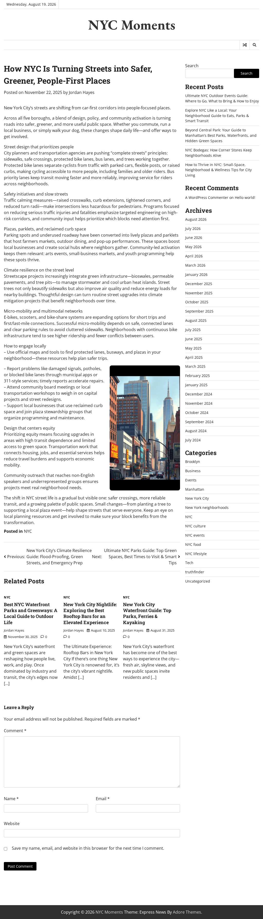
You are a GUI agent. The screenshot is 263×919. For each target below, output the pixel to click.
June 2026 (193, 237)
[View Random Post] (244, 45)
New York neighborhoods (207, 507)
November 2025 (198, 293)
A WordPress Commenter (206, 197)
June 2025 (193, 338)
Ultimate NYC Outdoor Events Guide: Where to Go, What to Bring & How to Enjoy (222, 98)
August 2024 (195, 430)
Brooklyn (192, 461)
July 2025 (193, 329)
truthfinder (194, 571)
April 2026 (194, 256)
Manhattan (194, 489)
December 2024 (198, 394)
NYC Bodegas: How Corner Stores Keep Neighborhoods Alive (218, 153)
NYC (28, 531)
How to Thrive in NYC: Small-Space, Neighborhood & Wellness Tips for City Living (218, 170)
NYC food (193, 544)
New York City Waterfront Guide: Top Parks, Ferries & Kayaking (147, 613)
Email (103, 798)
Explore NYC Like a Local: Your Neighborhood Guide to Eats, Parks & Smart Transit (217, 115)
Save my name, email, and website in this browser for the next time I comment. (88, 848)
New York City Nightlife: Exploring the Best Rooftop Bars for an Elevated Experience (90, 613)
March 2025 (195, 366)
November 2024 (198, 403)
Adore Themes (187, 912)
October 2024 (196, 412)
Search (192, 66)
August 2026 (195, 219)
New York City (197, 498)
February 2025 (197, 375)
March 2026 (195, 265)
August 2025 (195, 320)
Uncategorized (197, 581)
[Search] (254, 45)
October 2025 (196, 301)
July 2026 (193, 228)
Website (12, 823)
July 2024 (193, 440)
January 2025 (196, 384)
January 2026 (196, 274)
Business (193, 470)
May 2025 (193, 348)
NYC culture (195, 526)
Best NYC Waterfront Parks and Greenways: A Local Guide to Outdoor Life (30, 613)
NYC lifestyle (196, 553)
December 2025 (198, 283)
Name (11, 798)
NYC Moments (131, 25)
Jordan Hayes (82, 92)
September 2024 (199, 421)
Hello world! (245, 197)
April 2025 (194, 357)
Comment (15, 730)
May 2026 (193, 246)
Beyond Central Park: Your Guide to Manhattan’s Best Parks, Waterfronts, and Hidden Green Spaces (221, 135)
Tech (189, 562)
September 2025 (199, 311)
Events (190, 480)
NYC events (195, 535)
